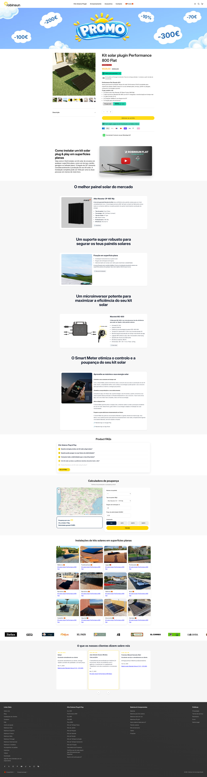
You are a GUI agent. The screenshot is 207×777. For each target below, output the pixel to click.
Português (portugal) (21, 772)
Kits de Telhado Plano (73, 725)
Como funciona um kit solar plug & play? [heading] (74, 465)
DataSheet (98, 225)
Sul (111, 523)
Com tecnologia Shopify (198, 772)
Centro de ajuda (8, 725)
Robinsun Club (8, 728)
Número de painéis (111, 490)
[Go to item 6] (80, 100)
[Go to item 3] (65, 100)
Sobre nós (7, 711)
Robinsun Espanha (9, 730)
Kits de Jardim (71, 728)
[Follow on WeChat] (38, 766)
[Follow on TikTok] (26, 766)
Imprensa (6, 750)
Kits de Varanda (71, 733)
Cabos (132, 730)
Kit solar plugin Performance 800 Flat (132, 678)
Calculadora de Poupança (74, 747)
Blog (5, 714)
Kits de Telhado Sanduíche (74, 742)
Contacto (119, 4)
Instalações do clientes (10, 716)
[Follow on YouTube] (21, 766)
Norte (143, 523)
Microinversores (135, 728)
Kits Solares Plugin (80, 4)
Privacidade (195, 711)
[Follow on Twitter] (9, 766)
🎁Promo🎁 (129, 4)
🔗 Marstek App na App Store (102, 426)
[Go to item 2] (60, 100)
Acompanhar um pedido (11, 747)
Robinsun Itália (8, 736)
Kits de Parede (71, 736)
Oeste (133, 523)
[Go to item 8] (91, 100)
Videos (6, 753)
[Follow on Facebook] (4, 766)
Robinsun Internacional (10, 742)
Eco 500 (69, 711)
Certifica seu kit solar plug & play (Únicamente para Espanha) (75, 752)
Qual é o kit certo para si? (74, 757)
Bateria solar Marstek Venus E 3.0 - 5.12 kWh (70, 666)
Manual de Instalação (100, 271)
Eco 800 (69, 716)
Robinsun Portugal (9, 739)
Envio (194, 719)
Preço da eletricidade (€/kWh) (114, 512)
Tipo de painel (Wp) (111, 497)
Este (122, 523)
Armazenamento (95, 4)
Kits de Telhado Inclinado (74, 739)
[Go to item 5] (75, 100)
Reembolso (195, 716)
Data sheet (114, 345)
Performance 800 (72, 714)
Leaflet (86, 514)
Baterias (132, 711)
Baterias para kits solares (137, 714)
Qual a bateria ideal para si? (138, 722)
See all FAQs (64, 469)
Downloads (7, 756)
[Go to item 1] (55, 100)
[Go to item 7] (86, 100)
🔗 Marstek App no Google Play (102, 422)
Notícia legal (195, 722)
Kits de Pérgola (71, 730)
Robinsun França (9, 733)
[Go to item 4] (70, 100)
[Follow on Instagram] (13, 766)
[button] (59, 490)
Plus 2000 (70, 722)
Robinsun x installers (10, 744)
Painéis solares (134, 725)
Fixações (132, 733)
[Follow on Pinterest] (17, 766)
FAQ (5, 722)
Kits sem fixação (72, 744)
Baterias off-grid (135, 719)
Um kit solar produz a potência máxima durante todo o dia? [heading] (80, 461)
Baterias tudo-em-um (136, 716)
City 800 (69, 719)
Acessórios (108, 4)
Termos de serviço (197, 714)
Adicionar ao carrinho (128, 118)
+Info (119, 73)
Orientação (109, 519)
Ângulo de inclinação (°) (113, 504)
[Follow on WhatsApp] (34, 766)
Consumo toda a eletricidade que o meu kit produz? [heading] (78, 457)
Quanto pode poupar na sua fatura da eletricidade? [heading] (78, 453)
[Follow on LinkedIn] (30, 766)
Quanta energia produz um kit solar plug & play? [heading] (76, 449)
